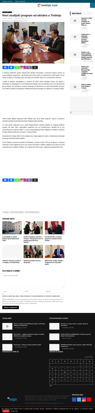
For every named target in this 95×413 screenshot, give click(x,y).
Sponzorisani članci (58, 318)
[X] (35, 67)
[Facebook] (28, 1)
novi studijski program (17, 212)
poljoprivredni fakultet (32, 212)
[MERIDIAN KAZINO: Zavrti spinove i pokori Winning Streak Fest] (54, 347)
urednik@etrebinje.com (57, 403)
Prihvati (6, 411)
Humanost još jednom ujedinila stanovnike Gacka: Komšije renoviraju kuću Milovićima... (86, 55)
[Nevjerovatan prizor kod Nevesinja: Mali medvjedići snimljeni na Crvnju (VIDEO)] (75, 69)
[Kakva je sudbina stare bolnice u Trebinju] (75, 87)
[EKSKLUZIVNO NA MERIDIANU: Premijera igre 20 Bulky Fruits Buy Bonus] (54, 336)
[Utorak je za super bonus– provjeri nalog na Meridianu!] (54, 326)
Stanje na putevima (20, 1)
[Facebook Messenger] (11, 67)
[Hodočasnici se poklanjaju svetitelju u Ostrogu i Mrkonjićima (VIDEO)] (75, 36)
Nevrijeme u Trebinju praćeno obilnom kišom (27, 345)
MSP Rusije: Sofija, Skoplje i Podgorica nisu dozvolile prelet (54, 262)
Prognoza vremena (7, 1)
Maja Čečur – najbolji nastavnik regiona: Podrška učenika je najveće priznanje (29, 335)
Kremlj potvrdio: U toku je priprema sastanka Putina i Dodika (53, 238)
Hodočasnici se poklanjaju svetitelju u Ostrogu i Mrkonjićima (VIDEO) (85, 38)
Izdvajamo (7, 318)
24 (52, 379)
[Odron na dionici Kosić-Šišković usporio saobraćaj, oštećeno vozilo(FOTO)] (7, 326)
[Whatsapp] (17, 67)
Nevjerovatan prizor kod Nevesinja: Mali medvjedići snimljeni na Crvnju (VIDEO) (86, 71)
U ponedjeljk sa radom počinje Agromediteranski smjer (10, 238)
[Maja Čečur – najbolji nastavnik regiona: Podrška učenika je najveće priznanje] (7, 336)
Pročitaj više (14, 411)
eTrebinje (9, 18)
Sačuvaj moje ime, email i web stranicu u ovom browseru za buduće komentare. (31, 296)
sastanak (5, 212)
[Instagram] (32, 1)
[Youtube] (34, 1)
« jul (50, 385)
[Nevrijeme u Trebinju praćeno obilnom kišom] (7, 347)
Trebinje (9, 12)
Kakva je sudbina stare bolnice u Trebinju (86, 86)
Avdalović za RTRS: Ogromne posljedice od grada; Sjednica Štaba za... (86, 21)
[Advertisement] (33, 104)
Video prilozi (76, 13)
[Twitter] (30, 1)
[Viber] (29, 67)
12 (65, 372)
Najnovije (5, 12)
